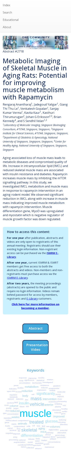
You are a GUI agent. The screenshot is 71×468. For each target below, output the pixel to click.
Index (6, 5)
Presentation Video (37, 347)
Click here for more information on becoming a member (35, 306)
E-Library (32, 298)
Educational (11, 20)
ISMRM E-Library (17, 277)
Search (7, 12)
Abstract (36, 328)
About (7, 27)
